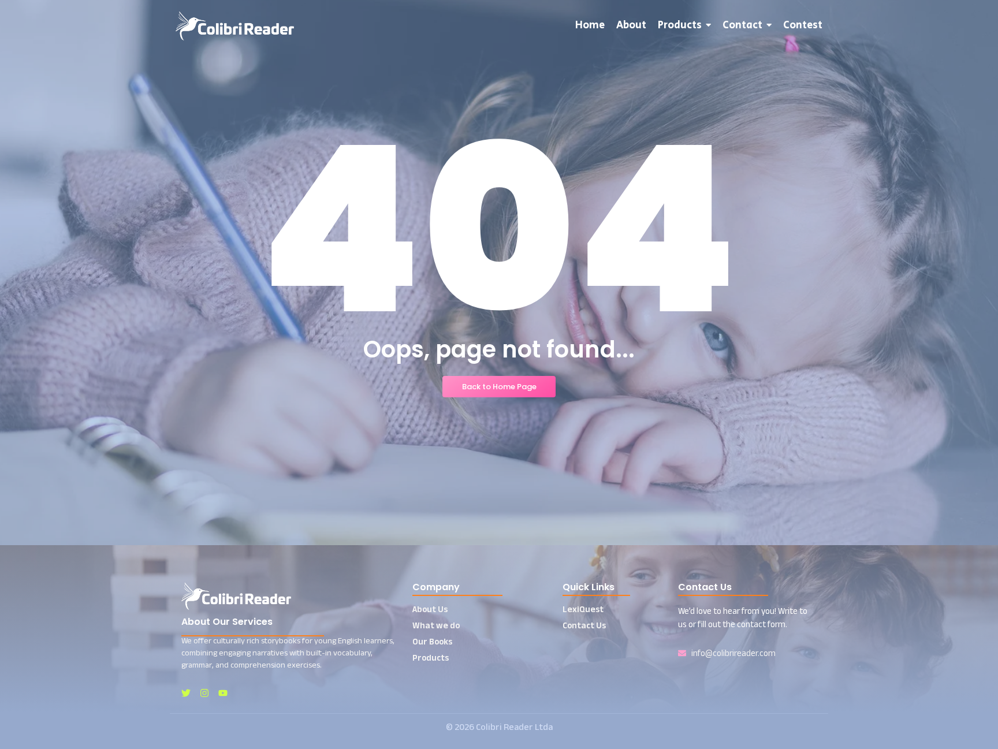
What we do (436, 625)
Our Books (432, 641)
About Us (430, 609)
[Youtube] (223, 693)
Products (430, 657)
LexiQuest (583, 609)
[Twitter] (186, 693)
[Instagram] (204, 693)
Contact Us (584, 625)
